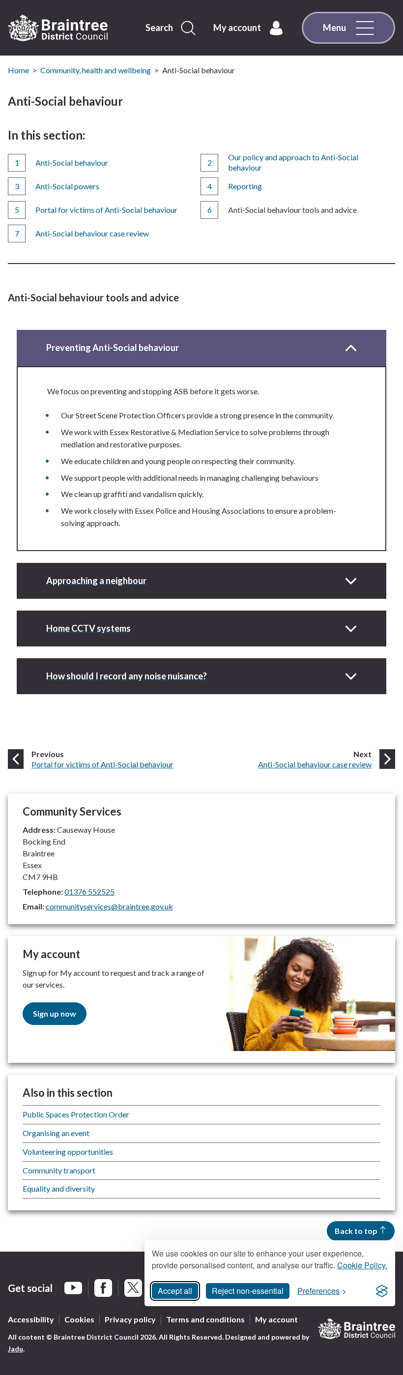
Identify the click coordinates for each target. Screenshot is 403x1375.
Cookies (79, 1319)
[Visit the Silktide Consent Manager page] (382, 1291)
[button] (201, 348)
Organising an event (56, 1133)
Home (18, 70)
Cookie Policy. (362, 1265)
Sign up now (54, 1013)
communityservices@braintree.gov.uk (109, 906)
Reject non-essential (248, 1290)
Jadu (15, 1349)
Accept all (175, 1290)
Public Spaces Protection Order (76, 1114)
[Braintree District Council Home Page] (58, 28)
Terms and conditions (205, 1319)
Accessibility (31, 1319)
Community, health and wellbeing (95, 70)
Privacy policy (130, 1319)
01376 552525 (89, 891)
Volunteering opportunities (68, 1151)
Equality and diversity (59, 1188)
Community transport (59, 1170)
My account (276, 1319)
